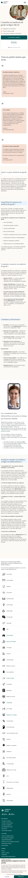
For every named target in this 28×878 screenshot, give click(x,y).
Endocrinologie (10, 678)
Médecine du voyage (11, 715)
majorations (4, 429)
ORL (7, 629)
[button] (25, 3)
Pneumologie (9, 635)
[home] (5, 2)
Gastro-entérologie (11, 641)
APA (7, 776)
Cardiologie (9, 702)
